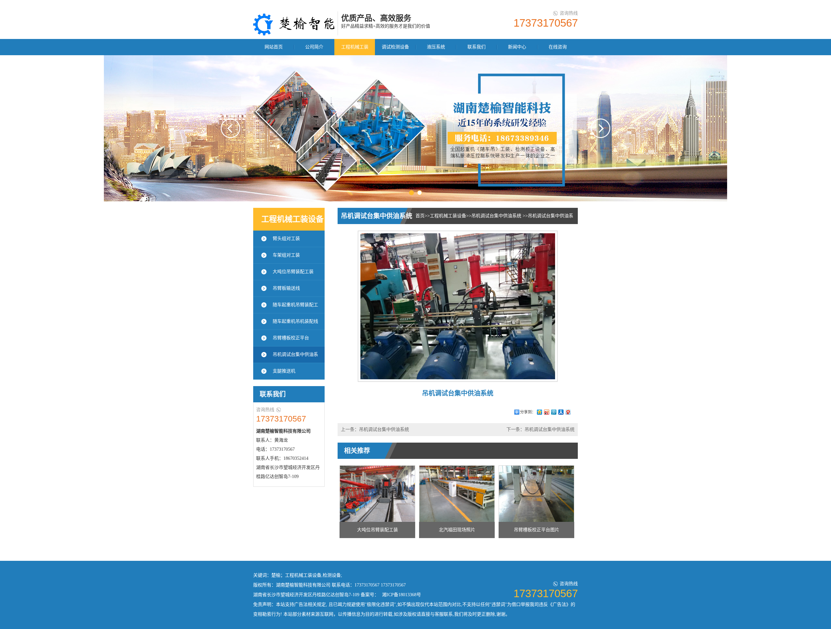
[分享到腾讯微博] (553, 412)
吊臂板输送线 (286, 288)
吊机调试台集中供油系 (295, 354)
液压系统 (436, 46)
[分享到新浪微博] (546, 412)
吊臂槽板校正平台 (291, 337)
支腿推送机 (284, 371)
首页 (420, 215)
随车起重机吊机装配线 (295, 321)
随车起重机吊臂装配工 (295, 304)
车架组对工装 (286, 255)
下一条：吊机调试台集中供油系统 (540, 429)
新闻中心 (517, 46)
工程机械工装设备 (448, 215)
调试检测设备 (395, 46)
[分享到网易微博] (567, 412)
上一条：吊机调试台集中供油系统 (375, 429)
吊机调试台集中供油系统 (497, 215)
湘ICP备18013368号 (401, 594)
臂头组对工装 (286, 238)
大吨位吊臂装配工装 (293, 271)
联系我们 (476, 46)
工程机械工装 (354, 46)
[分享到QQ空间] (539, 412)
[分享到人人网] (560, 412)
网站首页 (274, 46)
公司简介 (314, 46)
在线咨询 (558, 46)
